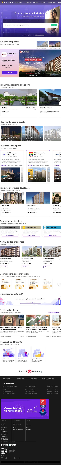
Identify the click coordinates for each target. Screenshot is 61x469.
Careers (3, 424)
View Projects (10, 55)
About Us (3, 425)
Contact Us (3, 434)
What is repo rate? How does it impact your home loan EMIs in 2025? (11, 328)
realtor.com (15, 425)
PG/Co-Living (30, 21)
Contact (10, 72)
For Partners (4, 427)
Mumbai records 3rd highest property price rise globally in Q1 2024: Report (36, 328)
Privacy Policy (4, 433)
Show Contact (11, 235)
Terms (2, 429)
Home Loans (28, 425)
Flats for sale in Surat (30, 391)
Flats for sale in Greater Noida (10, 386)
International (28, 429)
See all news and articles (54, 312)
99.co (14, 427)
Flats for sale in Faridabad (9, 393)
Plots (38, 21)
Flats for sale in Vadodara (31, 393)
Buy (6, 21)
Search (54, 25)
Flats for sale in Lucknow (8, 390)
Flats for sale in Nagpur (30, 390)
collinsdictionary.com (18, 429)
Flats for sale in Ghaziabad (9, 388)
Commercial (20, 21)
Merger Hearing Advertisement (4, 439)
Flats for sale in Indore (8, 391)
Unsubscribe (4, 436)
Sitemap (27, 427)
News (27, 424)
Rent (12, 21)
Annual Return (4, 431)
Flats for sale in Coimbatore (31, 388)
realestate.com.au (17, 424)
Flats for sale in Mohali (30, 386)
